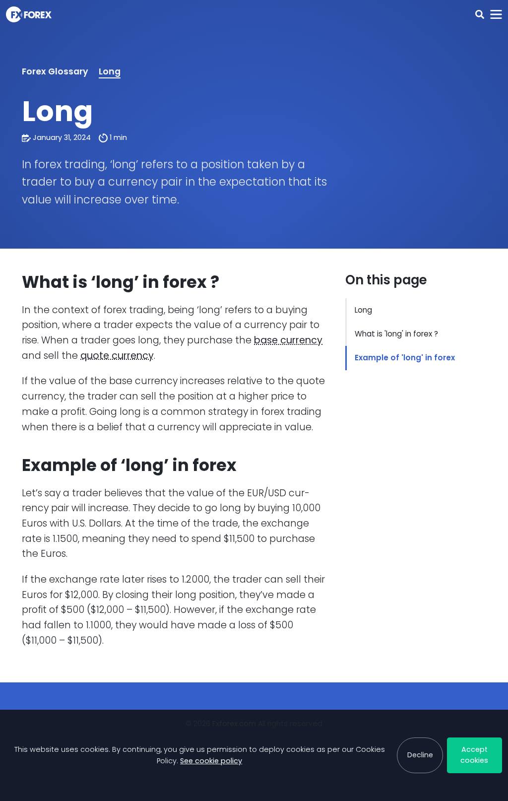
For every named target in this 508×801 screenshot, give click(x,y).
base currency (288, 340)
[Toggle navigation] (496, 14)
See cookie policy (211, 761)
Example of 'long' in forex (405, 357)
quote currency (117, 355)
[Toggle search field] (479, 14)
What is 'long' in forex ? (396, 334)
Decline (420, 755)
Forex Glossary (55, 71)
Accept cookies (474, 754)
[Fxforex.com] (29, 14)
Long (110, 71)
